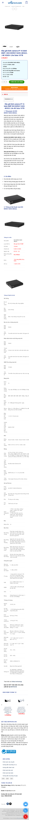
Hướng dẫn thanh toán (8, 767)
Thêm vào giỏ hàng (16, 82)
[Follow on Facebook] (7, 804)
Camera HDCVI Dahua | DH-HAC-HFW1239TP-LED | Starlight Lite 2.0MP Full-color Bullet (21, 710)
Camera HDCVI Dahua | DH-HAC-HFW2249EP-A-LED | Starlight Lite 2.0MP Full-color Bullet (7, 710)
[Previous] (3, 27)
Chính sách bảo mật (8, 770)
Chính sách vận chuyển (8, 762)
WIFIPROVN (13, 687)
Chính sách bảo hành (8, 773)
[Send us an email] (10, 804)
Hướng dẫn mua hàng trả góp (10, 775)
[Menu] (3, 2)
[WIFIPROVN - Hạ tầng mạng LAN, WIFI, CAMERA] (14, 2)
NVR (23, 6)
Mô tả (6, 94)
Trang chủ (7, 6)
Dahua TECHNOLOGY (16, 6)
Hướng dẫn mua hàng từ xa (10, 764)
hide (11, 99)
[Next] (25, 27)
